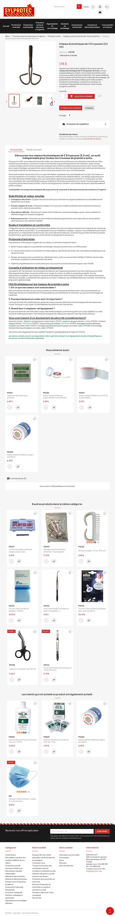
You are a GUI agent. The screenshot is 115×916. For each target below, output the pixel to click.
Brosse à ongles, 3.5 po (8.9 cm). (92, 550)
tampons (66, 321)
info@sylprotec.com (94, 871)
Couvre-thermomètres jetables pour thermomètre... (92, 609)
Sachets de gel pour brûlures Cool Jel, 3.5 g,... (56, 741)
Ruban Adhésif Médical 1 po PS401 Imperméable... (93, 396)
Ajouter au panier (81, 96)
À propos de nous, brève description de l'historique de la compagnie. (43, 857)
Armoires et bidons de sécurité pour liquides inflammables (13, 871)
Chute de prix (10, 855)
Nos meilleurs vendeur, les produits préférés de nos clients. (15, 860)
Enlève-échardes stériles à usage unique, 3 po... (20, 550)
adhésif (42, 332)
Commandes (64, 857)
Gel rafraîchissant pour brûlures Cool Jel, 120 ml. (23, 741)
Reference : (63, 52)
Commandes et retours (107, 26)
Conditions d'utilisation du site (44, 871)
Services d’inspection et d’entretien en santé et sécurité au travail (41, 887)
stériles (57, 323)
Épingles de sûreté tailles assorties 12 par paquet (55, 550)
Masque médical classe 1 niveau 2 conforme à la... (22, 800)
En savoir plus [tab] (16, 149)
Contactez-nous (38, 863)
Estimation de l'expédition (84, 124)
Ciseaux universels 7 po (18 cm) (22, 669)
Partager (69, 115)
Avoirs (61, 860)
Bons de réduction (66, 866)
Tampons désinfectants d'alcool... (17, 396)
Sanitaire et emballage (64, 26)
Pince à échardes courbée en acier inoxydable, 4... (56, 609)
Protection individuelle (28, 26)
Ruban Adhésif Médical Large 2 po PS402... (20, 456)
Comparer (89, 108)
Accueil (6, 26)
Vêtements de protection (15, 876)
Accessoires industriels (77, 26)
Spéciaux (8, 903)
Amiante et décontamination (92, 26)
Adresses (63, 863)
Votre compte (66, 847)
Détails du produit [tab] (34, 149)
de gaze (12, 323)
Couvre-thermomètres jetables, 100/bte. (19, 609)
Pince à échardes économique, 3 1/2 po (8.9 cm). (57, 669)
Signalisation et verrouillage (52, 26)
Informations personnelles (69, 855)
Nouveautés (10, 890)
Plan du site (36, 898)
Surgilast (28, 328)
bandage (81, 323)
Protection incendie (16, 26)
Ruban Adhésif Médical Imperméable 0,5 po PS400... (55, 396)
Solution (27, 321)
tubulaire (49, 326)
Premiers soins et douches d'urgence (39, 26)
